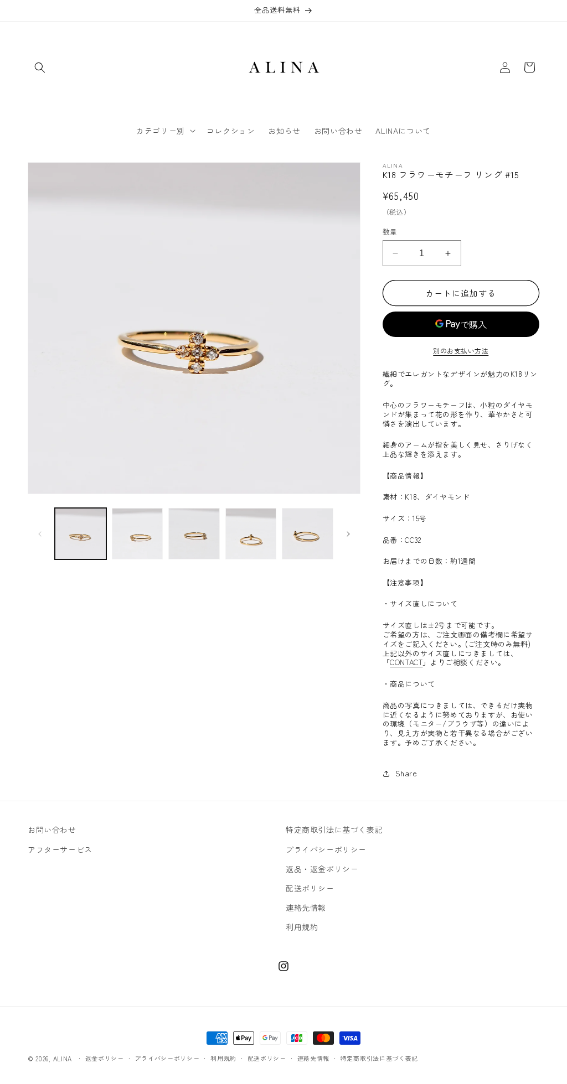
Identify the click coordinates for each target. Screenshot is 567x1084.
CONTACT (406, 662)
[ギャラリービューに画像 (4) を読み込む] (251, 533)
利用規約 (302, 926)
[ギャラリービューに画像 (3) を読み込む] (194, 533)
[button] (40, 67)
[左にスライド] (40, 534)
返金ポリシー (104, 1058)
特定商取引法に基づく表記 (334, 829)
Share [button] (406, 773)
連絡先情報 (306, 907)
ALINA (63, 1058)
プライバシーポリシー (326, 849)
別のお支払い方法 (460, 350)
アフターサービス (60, 849)
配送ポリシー (310, 888)
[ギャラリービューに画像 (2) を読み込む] (137, 533)
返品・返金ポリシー (322, 868)
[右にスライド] (348, 534)
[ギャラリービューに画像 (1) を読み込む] (80, 533)
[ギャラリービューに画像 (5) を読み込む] (307, 533)
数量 (390, 231)
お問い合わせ (52, 829)
